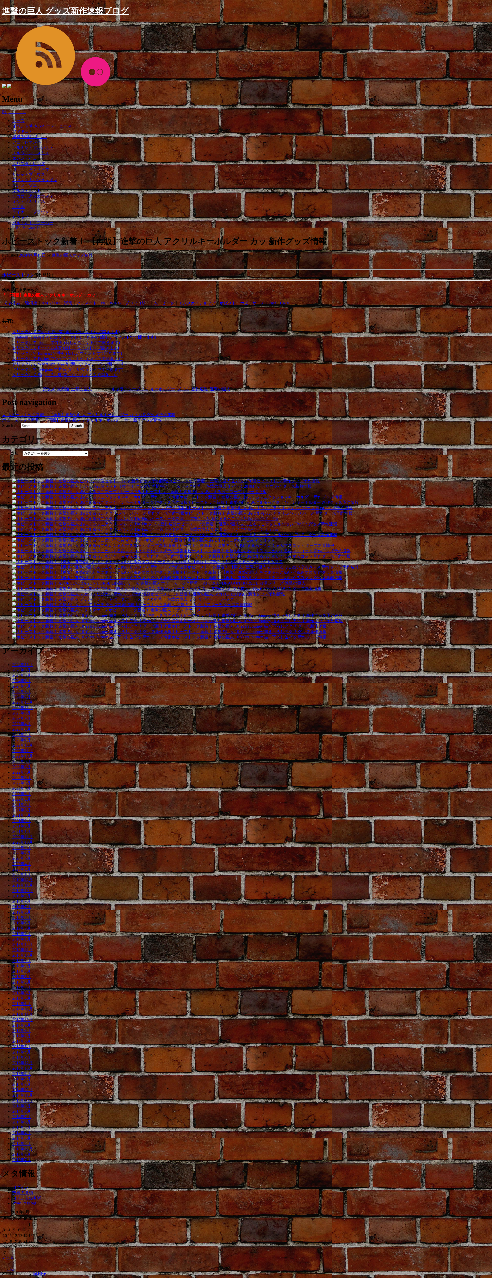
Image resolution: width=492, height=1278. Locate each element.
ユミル (18, 207)
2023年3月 (21, 729)
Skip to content (14, 111)
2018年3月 (21, 993)
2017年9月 (21, 1025)
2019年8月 (21, 901)
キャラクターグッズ (129, 389)
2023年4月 (21, 724)
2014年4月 (21, 1133)
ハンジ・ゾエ (24, 185)
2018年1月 (21, 1003)
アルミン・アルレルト (32, 147)
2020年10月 (22, 842)
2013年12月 (22, 1149)
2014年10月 (22, 1100)
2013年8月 (21, 1154)
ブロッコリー (137, 303)
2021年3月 (21, 821)
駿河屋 (31, 303)
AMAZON (51, 303)
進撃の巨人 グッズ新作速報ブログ (65, 10)
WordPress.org (24, 1203)
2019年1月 (21, 939)
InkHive (39, 1273)
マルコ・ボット (26, 190)
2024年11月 (22, 664)
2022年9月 (21, 761)
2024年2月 (21, 697)
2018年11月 (22, 950)
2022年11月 (22, 751)
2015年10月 (22, 1068)
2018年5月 (21, 982)
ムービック (164, 303)
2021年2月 (21, 826)
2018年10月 (22, 955)
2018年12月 (22, 944)
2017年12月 (22, 1009)
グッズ (18, 120)
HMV (285, 303)
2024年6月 (21, 681)
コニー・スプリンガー (32, 169)
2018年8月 (21, 966)
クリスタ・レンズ (28, 163)
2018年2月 (21, 998)
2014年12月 (22, 1090)
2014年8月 (21, 1111)
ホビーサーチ (252, 303)
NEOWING (111, 303)
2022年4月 (21, 788)
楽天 (68, 303)
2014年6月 (21, 1122)
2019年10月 (22, 890)
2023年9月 (21, 713)
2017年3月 (21, 1057)
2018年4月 (21, 987)
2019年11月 (22, 885)
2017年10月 (22, 1020)
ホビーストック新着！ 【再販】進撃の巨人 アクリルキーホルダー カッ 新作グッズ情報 (84, 420)
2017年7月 (21, 1036)
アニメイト (86, 303)
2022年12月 (22, 745)
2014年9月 (21, 1106)
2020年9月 (21, 847)
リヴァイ (20, 217)
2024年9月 (21, 670)
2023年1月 (21, 740)
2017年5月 (21, 1047)
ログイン (20, 1187)
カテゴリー (12, 453)
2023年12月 (22, 702)
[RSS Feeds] (45, 86)
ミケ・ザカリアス (28, 201)
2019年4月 (21, 923)
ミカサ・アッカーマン (32, 196)
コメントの (26, 1198)
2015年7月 (21, 1073)
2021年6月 (21, 804)
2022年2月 (21, 799)
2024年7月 (21, 675)
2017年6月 (21, 1041)
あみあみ (13, 303)
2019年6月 (21, 912)
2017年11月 (22, 1014)
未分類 (63, 389)
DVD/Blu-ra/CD (26, 228)
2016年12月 (22, 1063)
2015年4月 (21, 1079)
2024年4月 (21, 686)
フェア (10, 1269)
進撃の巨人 (81, 389)
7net (272, 303)
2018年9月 (21, 960)
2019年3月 (21, 928)
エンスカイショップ (197, 303)
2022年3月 (21, 794)
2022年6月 (21, 777)
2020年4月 (21, 864)
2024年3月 (21, 691)
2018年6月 (21, 977)
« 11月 (8, 1258)
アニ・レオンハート (30, 142)
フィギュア (22, 131)
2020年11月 (22, 837)
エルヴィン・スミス (30, 153)
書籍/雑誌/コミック (29, 137)
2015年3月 (21, 1084)
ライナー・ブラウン (30, 212)
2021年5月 (21, 810)
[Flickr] (95, 86)
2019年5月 (21, 917)
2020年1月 (21, 874)
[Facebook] (4, 86)
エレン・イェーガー (30, 158)
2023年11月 (22, 708)
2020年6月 (21, 858)
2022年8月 (21, 767)
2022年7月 (21, 772)
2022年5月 (21, 783)
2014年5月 (21, 1127)
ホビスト (228, 303)
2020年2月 (21, 869)
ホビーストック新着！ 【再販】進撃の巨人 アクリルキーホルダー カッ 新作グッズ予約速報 (88, 415)
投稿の (22, 1192)
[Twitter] (9, 86)
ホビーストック (18, 275)
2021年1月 (21, 831)
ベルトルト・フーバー (32, 223)
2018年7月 (21, 971)
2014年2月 (21, 1143)
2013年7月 (21, 1160)
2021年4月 (21, 815)
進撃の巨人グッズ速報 (72, 255)
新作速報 (199, 389)
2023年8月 (21, 718)
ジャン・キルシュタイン (34, 180)
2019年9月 (21, 896)
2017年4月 (21, 1052)
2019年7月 (21, 907)
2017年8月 (21, 1030)
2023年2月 (21, 734)
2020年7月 (21, 853)
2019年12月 (22, 880)
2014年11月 (22, 1095)
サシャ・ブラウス (28, 174)
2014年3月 (21, 1138)
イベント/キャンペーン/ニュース (42, 126)
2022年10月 (22, 756)
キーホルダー (162, 389)
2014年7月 (21, 1117)
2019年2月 (21, 934)
